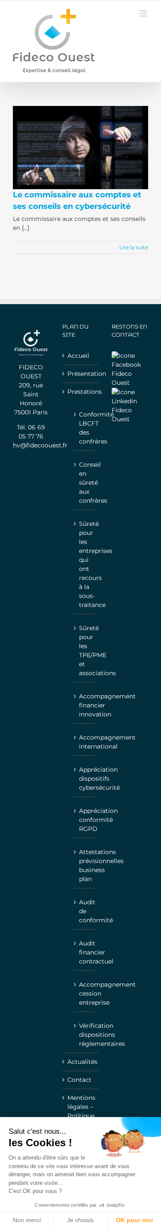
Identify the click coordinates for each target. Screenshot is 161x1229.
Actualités (80, 1062)
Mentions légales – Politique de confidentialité (80, 1116)
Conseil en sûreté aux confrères (84, 482)
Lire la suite (133, 247)
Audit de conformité (84, 911)
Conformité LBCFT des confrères (84, 428)
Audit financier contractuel (84, 952)
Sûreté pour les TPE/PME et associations (84, 650)
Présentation (80, 373)
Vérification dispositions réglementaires (84, 1035)
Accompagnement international (84, 742)
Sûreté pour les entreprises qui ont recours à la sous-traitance (84, 564)
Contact (79, 1080)
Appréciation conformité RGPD (84, 820)
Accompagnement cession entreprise (84, 993)
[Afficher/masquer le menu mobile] (143, 13)
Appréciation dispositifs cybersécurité (84, 778)
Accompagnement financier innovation (84, 705)
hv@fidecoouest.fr (40, 445)
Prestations (80, 392)
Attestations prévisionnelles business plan (84, 865)
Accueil (78, 355)
